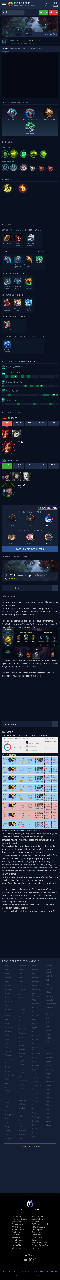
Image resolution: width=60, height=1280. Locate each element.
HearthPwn (36, 1235)
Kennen (21, 1045)
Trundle (49, 1000)
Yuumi (49, 1101)
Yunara (49, 1097)
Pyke (34, 1019)
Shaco (35, 1093)
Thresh (49, 992)
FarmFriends (17, 1240)
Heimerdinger (24, 965)
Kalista (21, 1017)
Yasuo (48, 1085)
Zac (47, 1109)
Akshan (8, 977)
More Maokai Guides (32, 49)
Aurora (8, 1015)
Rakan (35, 1031)
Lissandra (22, 1080)
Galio (7, 1110)
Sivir (34, 1113)
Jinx (19, 1005)
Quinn (34, 1027)
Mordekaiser (23, 1130)
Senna (35, 1081)
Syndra (49, 965)
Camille (8, 1051)
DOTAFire (16, 1235)
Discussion (15, 49)
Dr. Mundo (9, 1075)
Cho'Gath (9, 1059)
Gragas (8, 1126)
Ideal (20, 487)
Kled (20, 1056)
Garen (7, 1118)
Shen (34, 1097)
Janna (20, 985)
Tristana (49, 996)
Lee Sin (21, 1068)
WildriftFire (16, 1227)
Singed (35, 1105)
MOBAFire (16, 1216)
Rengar (35, 1057)
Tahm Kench (48, 970)
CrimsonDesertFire (40, 1245)
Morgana (22, 1134)
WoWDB (35, 1221)
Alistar (7, 981)
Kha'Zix (21, 1049)
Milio (20, 1120)
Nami (34, 965)
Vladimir (49, 1057)
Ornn (34, 1007)
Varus (48, 1026)
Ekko (7, 1083)
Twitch (49, 1014)
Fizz (6, 1106)
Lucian (21, 1088)
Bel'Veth (8, 1027)
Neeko (35, 977)
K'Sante (21, 1009)
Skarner (35, 1117)
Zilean (48, 1125)
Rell (33, 1043)
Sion (34, 1109)
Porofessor (16, 1221)
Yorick (48, 1093)
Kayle (20, 1037)
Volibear (49, 1061)
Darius (7, 1067)
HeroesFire (16, 1245)
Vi (47, 1045)
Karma (21, 1021)
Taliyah (49, 976)
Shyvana (36, 1101)
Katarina (22, 1033)
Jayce (20, 997)
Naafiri (21, 1138)
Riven (34, 1061)
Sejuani (35, 1077)
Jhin (20, 1001)
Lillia (20, 1076)
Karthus (21, 1025)
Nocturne (36, 989)
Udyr (48, 1018)
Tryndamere (51, 1003)
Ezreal (7, 1094)
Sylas (34, 1136)
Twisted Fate (49, 1009)
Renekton (36, 1053)
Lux (19, 1096)
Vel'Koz (49, 1038)
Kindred (21, 1053)
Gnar (7, 1122)
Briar (7, 1043)
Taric (48, 984)
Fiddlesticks (9, 1098)
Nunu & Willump (35, 994)
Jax (19, 993)
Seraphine (36, 1085)
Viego (48, 1049)
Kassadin (22, 1029)
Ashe (7, 1005)
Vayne (48, 1030)
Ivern (20, 981)
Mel (20, 1116)
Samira (35, 1073)
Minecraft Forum (39, 1219)
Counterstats (17, 1224)
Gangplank (9, 1114)
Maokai (21, 1108)
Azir (6, 1019)
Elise (7, 1087)
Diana (7, 1071)
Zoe (47, 1128)
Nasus (35, 969)
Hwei (20, 969)
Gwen (7, 1134)
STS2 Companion (39, 1243)
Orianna (35, 1003)
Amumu (8, 989)
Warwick (49, 1065)
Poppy (35, 1015)
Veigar (49, 1034)
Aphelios (8, 1001)
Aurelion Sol (8, 1010)
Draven (8, 1079)
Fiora (7, 1102)
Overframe (36, 1240)
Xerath (49, 1077)
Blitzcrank (9, 1031)
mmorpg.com (37, 1229)
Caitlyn (7, 1047)
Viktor (48, 1053)
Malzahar (22, 1104)
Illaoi (20, 973)
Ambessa (9, 985)
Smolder (36, 1121)
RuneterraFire (18, 1229)
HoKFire (35, 1248)
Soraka (35, 1128)
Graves (8, 1130)
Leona (21, 1072)
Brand (7, 1035)
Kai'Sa (21, 1013)
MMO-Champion (39, 1227)
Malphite (22, 1100)
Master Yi (22, 1112)
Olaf (34, 1000)
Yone (48, 1089)
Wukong (49, 1069)
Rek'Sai (35, 1039)
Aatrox (7, 965)
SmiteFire (16, 1232)
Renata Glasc (35, 1048)
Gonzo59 (36, 40)
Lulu (20, 1092)
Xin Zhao (50, 1081)
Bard (7, 1023)
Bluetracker (37, 1232)
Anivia (7, 993)
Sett (34, 1089)
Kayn (20, 1041)
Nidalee (35, 981)
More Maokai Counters (30, 549)
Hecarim (8, 1138)
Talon (48, 980)
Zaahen (49, 1105)
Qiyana (35, 1023)
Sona (34, 1125)
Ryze (34, 1069)
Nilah (34, 985)
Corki (7, 1063)
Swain (34, 1132)
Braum (7, 1039)
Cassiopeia (9, 1055)
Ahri (6, 969)
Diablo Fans (37, 1237)
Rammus (36, 1035)
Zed (47, 1113)
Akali (7, 973)
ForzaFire (16, 1243)
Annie (7, 997)
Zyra (48, 1132)
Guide (5, 49)
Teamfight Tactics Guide (30, 1146)
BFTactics (16, 1248)
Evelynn (8, 1090)
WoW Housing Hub (40, 1224)
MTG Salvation (38, 1216)
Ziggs (48, 1121)
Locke (20, 1084)
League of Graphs (20, 1219)
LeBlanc (21, 1064)
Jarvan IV (22, 989)
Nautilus (35, 973)
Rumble (35, 1065)
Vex (47, 1041)
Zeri (48, 1117)
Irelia (20, 977)
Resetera (16, 1237)
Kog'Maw (22, 1060)
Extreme (21, 445)
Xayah (48, 1073)
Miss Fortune (21, 1125)
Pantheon (36, 1011)
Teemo (49, 988)
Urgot (48, 1022)
